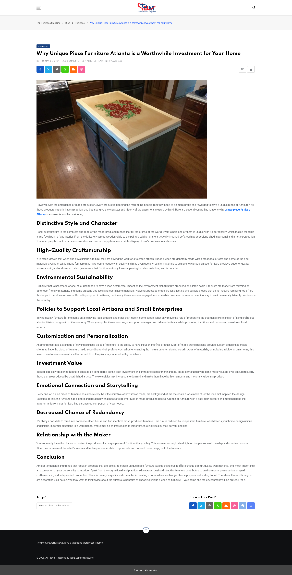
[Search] (254, 7)
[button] (38, 7)
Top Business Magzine (82, 557)
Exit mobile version (146, 570)
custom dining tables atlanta (54, 505)
